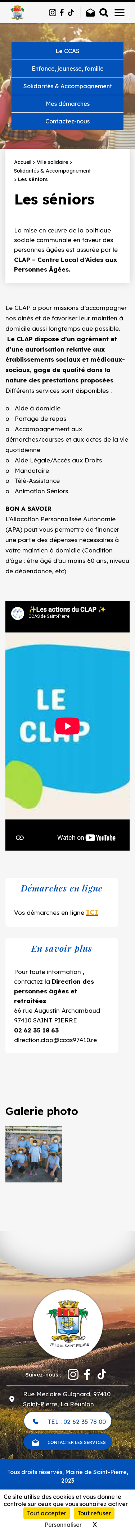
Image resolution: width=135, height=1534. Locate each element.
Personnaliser (63, 1524)
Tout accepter (46, 1513)
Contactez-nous (67, 121)
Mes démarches (68, 103)
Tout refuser (94, 1513)
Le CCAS (67, 51)
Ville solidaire (52, 162)
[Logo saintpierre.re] (68, 1323)
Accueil (22, 162)
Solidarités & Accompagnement (67, 86)
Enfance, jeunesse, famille (68, 68)
